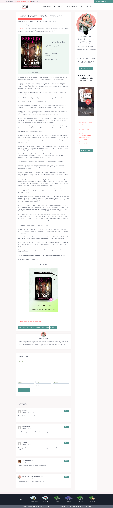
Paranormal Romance (85, 135)
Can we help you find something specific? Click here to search (86, 78)
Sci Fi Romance (83, 139)
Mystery (81, 131)
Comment (21, 361)
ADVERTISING (83, 506)
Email (38, 382)
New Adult (82, 133)
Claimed (32, 327)
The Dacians (53, 327)
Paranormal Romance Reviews (34, 19)
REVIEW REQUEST (74, 506)
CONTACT (90, 506)
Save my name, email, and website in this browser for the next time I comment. (38, 386)
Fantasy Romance (84, 127)
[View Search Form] (95, 7)
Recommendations (86, 6)
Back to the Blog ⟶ (102, 1)
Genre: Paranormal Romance (42, 327)
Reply (66, 410)
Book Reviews (21, 19)
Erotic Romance (83, 125)
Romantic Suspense (84, 137)
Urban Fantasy (83, 142)
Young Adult (82, 146)
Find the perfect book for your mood (30, 321)
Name (20, 382)
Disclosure (20, 28)
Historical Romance (84, 129)
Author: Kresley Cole (23, 327)
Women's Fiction (83, 144)
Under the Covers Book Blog (23, 1)
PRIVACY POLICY (65, 506)
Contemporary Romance (85, 122)
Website (56, 382)
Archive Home (47, 6)
